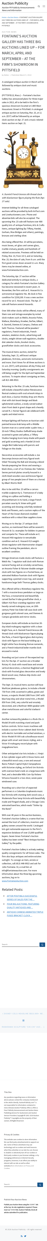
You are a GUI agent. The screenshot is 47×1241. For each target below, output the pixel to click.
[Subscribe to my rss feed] (22, 1236)
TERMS (13, 1210)
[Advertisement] (23, 975)
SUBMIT (32, 1205)
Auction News (13, 17)
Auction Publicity (19, 1229)
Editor (6, 75)
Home (4, 17)
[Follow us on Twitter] (25, 1236)
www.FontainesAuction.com (15, 880)
